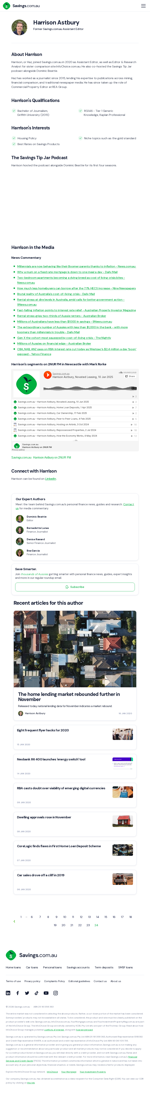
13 (89, 917)
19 (55, 925)
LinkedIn (50, 479)
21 (71, 925)
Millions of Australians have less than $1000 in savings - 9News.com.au (64, 321)
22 (80, 925)
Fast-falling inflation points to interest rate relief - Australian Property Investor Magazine (76, 310)
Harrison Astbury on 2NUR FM (52, 457)
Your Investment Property (93, 1071)
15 (105, 917)
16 (114, 917)
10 (64, 917)
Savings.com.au (21, 457)
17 (122, 917)
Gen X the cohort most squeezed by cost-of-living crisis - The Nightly (64, 338)
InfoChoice (52, 1071)
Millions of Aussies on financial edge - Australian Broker (54, 343)
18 (130, 917)
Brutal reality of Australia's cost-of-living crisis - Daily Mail (56, 294)
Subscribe (77, 587)
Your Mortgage (68, 1071)
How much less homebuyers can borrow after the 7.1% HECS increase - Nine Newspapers (76, 288)
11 (73, 917)
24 (96, 925)
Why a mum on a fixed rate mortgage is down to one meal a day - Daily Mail (67, 272)
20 (63, 925)
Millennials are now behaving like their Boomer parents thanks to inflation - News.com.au (76, 266)
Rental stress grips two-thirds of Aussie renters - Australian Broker (61, 316)
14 (97, 917)
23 (88, 925)
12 (81, 917)
